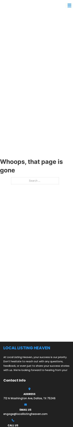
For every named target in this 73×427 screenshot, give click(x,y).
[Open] (69, 5)
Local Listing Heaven (21, 5)
